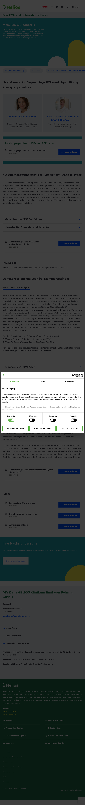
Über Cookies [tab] (70, 381)
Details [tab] (42, 381)
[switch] (32, 420)
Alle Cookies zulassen (70, 428)
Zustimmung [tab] (14, 381)
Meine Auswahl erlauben (42, 428)
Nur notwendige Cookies (15, 428)
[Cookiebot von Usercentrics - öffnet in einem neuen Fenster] (73, 375)
